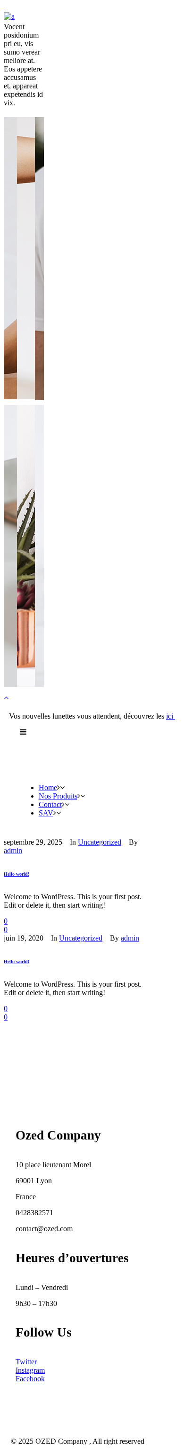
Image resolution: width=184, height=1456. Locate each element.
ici (170, 716)
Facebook (30, 1379)
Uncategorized (80, 938)
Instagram (30, 1370)
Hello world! (16, 874)
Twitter (26, 1362)
